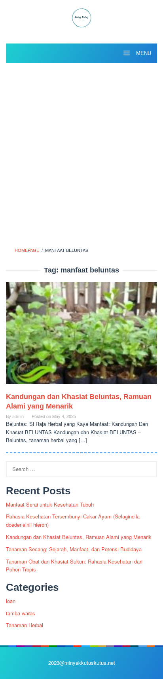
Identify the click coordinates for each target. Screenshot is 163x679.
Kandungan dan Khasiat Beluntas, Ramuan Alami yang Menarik (79, 537)
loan (10, 601)
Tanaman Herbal (24, 625)
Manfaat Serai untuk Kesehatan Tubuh (50, 504)
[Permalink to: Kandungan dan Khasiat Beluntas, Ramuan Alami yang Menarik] (81, 336)
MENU (143, 53)
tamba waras (20, 613)
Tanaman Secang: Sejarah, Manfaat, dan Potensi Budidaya (74, 549)
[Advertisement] (81, 152)
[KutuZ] (81, 17)
